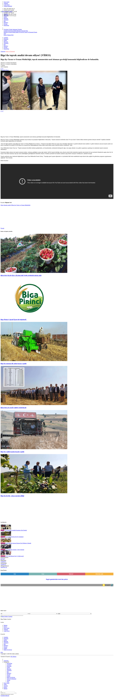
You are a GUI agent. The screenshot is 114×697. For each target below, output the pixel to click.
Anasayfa (3, 51)
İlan (5, 21)
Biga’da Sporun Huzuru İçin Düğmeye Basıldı (18, 543)
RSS (12, 35)
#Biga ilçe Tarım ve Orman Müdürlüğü (20, 205)
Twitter (10, 29)
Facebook (6, 29)
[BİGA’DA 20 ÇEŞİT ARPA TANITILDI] (34, 404)
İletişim (9, 35)
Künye (5, 35)
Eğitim (13, 32)
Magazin (6, 18)
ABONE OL (4, 567)
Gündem (6, 14)
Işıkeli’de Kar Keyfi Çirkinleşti (14, 536)
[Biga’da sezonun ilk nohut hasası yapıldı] (34, 360)
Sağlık (5, 17)
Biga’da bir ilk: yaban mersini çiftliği (12, 496)
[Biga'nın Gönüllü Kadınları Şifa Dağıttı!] (6, 529)
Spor (5, 33)
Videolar (6, 3)
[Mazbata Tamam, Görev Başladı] (6, 548)
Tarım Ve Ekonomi (29, 32)
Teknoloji (6, 19)
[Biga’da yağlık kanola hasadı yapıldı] (34, 448)
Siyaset (5, 24)
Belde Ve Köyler (19, 32)
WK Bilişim (13, 656)
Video (5, 684)
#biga (2, 205)
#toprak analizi (7, 205)
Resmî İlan (6, 25)
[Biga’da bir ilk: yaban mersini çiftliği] (34, 492)
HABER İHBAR (5, 695)
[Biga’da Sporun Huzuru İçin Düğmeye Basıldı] (6, 541)
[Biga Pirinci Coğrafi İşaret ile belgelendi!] (34, 316)
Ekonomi (6, 15)
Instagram (15, 29)
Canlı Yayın (6, 4)
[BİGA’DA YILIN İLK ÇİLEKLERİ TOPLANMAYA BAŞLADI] (34, 272)
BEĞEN (3, 559)
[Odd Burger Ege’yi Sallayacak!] (6, 554)
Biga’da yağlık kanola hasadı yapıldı (12, 452)
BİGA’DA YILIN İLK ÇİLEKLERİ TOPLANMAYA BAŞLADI (21, 275)
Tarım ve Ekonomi (10, 51)
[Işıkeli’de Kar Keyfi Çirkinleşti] (6, 535)
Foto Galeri (6, 2)
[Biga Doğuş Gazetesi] (6, 11)
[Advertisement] (47, 124)
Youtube (20, 29)
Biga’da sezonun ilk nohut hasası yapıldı (13, 363)
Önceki (2, 228)
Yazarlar (6, 685)
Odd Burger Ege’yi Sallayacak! (14, 556)
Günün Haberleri (8, 6)
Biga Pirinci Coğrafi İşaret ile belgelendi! (14, 319)
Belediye (6, 22)
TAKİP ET (3, 561)
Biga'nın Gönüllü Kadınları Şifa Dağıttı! (15, 530)
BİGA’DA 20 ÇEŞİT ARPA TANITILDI (13, 407)
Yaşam (35, 32)
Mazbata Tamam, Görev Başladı (14, 549)
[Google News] (5, 70)
